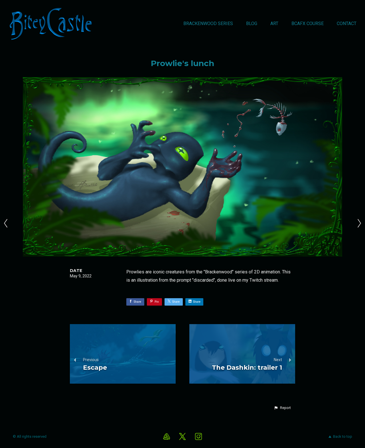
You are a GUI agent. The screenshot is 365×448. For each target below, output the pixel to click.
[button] (282, 407)
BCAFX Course (307, 23)
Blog (251, 23)
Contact (346, 23)
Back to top (342, 436)
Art (274, 23)
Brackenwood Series (208, 23)
